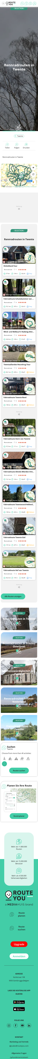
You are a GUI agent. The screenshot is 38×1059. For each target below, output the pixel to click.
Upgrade (19, 944)
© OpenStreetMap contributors (29, 186)
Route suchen (21, 928)
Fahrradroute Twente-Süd (14, 537)
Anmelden (19, 956)
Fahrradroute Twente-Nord (15, 397)
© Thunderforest (16, 186)
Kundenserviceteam (20, 1057)
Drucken (26, 148)
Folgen (16, 148)
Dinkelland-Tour (10, 266)
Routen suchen (19, 770)
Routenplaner (19, 816)
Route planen (21, 914)
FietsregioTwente (13, 129)
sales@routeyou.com (19, 1046)
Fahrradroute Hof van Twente (16, 570)
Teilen (7, 148)
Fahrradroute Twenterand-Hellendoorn (20, 504)
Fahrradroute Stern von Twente (17, 439)
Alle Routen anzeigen (13, 596)
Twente (20, 136)
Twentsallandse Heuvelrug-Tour (17, 364)
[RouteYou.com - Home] (11, 3)
